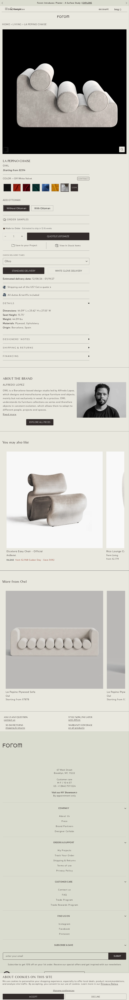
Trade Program (64, 900)
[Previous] (2, 4)
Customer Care (64, 882)
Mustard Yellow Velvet (55, 187)
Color (17, 178)
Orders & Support (63, 842)
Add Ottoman (11, 200)
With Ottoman (42, 208)
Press (64, 821)
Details (8, 303)
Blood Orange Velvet (17, 187)
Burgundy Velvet (26, 187)
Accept (33, 997)
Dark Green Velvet (36, 187)
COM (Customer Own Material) (74, 187)
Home (6, 24)
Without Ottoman (16, 208)
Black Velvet (7, 187)
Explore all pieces (39, 422)
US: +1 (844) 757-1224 (64, 786)
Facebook (64, 929)
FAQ (64, 895)
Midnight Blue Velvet (45, 187)
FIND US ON (63, 916)
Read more (9, 414)
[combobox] (8, 13)
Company (63, 808)
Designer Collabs (64, 831)
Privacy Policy (109, 984)
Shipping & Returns (64, 860)
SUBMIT (117, 956)
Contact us (64, 890)
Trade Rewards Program (64, 905)
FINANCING (11, 356)
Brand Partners (64, 826)
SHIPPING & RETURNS (18, 347)
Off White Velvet (65, 187)
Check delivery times (14, 255)
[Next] (127, 4)
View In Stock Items (70, 245)
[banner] (64, 3)
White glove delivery (68, 271)
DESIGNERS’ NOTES (16, 339)
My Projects (64, 850)
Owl (6, 165)
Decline (95, 997)
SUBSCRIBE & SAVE (63, 945)
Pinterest (64, 934)
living (17, 24)
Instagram (64, 924)
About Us (64, 816)
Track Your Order (64, 855)
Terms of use (64, 865)
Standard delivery (23, 271)
